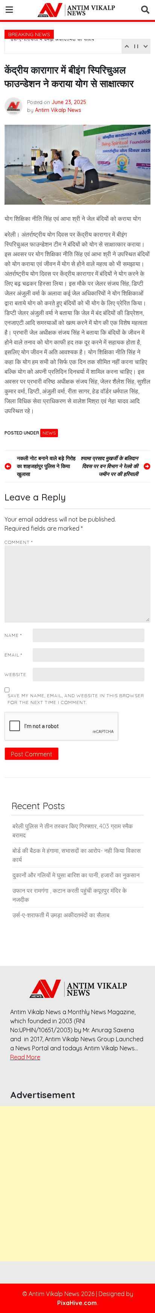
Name (13, 635)
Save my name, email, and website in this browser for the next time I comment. (76, 699)
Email (13, 655)
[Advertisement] (77, 1183)
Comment (19, 542)
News (49, 433)
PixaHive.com (77, 1303)
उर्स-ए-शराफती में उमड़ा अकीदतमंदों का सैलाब (52, 45)
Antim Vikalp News (58, 110)
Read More (25, 1057)
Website (15, 674)
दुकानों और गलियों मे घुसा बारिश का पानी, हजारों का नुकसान (76, 875)
